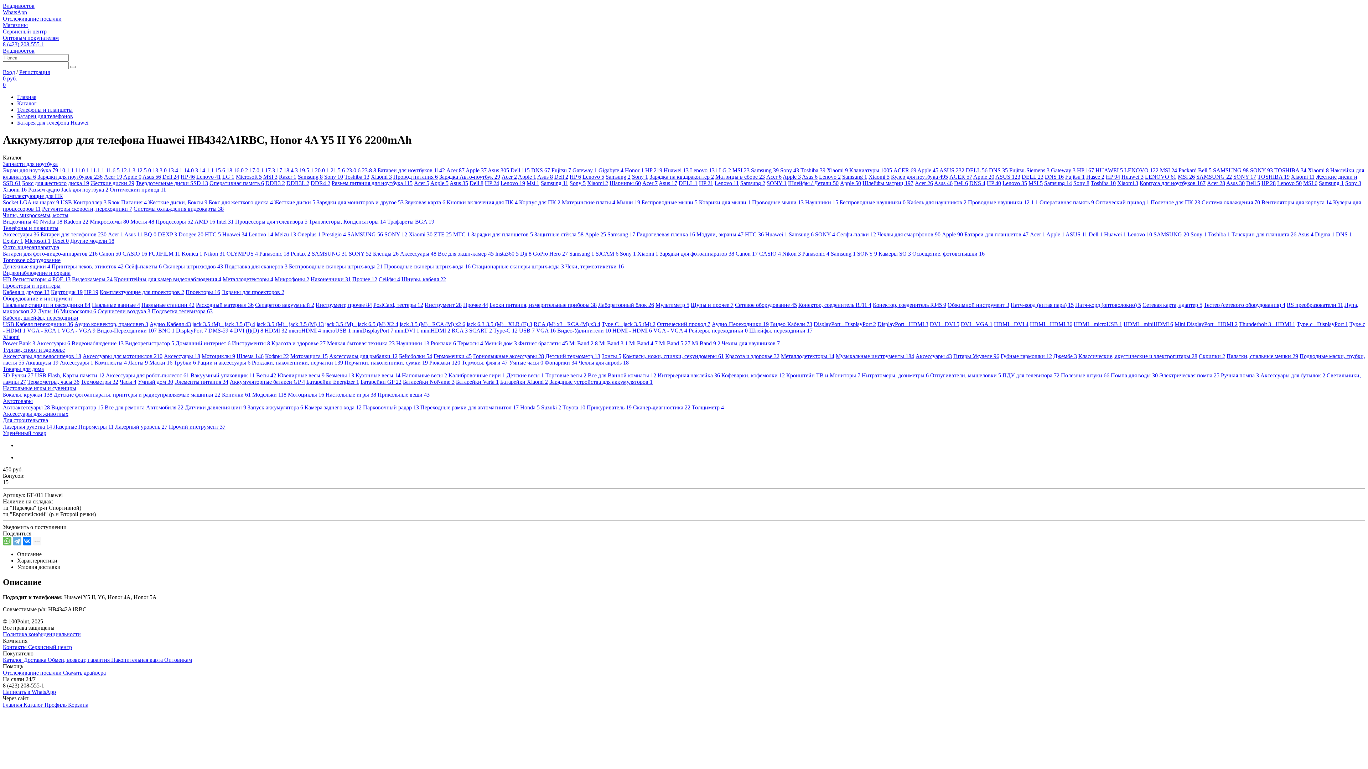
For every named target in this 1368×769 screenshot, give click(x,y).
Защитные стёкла (559, 234)
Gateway (584, 170)
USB (527, 331)
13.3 (159, 170)
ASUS (951, 170)
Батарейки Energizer (332, 382)
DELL (977, 170)
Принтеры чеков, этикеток (88, 266)
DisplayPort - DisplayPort (845, 324)
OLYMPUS (242, 254)
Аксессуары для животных (35, 414)
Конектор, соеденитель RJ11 (834, 305)
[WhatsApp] (7, 541)
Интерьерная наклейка (689, 375)
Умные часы (526, 363)
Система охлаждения (1231, 202)
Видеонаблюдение (98, 343)
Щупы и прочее (712, 305)
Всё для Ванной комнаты (622, 375)
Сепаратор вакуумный (284, 305)
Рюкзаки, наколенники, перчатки (297, 363)
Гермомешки (453, 356)
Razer (287, 177)
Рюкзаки (443, 343)
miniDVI (407, 331)
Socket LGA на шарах (31, 202)
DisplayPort (191, 331)
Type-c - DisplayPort (1322, 324)
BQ (150, 234)
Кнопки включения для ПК (482, 202)
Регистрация (34, 72)
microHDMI (305, 331)
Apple (476, 170)
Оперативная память (236, 183)
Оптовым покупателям (31, 38)
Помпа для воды (1134, 375)
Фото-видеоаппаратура (31, 247)
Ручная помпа (1240, 375)
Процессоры (174, 222)
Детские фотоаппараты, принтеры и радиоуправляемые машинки (137, 395)
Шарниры (625, 183)
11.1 (97, 170)
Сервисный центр (25, 31)
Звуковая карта (425, 202)
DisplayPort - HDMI (902, 324)
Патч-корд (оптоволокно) (1108, 305)
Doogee (190, 234)
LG (725, 170)
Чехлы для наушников (751, 343)
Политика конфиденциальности (42, 634)
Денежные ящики (26, 266)
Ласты (138, 363)
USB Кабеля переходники (38, 324)
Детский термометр (572, 356)
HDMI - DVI (1011, 324)
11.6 (113, 170)
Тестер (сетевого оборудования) (1244, 305)
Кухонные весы (378, 375)
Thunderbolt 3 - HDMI (1267, 324)
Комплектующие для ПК (33, 196)
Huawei (676, 170)
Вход (9, 72)
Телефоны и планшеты (45, 110)
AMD (205, 222)
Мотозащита (309, 356)
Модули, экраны (719, 234)
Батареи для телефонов (45, 116)
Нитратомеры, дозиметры (895, 375)
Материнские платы (588, 202)
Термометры (99, 382)
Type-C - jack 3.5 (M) (629, 324)
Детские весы (525, 375)
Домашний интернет (203, 343)
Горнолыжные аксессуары (508, 356)
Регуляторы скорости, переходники (87, 209)
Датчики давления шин (215, 407)
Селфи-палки (856, 234)
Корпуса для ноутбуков (1173, 183)
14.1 (207, 170)
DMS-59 (220, 331)
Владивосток (19, 6)
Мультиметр (672, 305)
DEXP (167, 234)
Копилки (236, 395)
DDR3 (275, 183)
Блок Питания (127, 202)
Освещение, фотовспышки (948, 254)
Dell (520, 170)
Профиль (56, 705)
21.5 (338, 170)
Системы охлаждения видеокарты (179, 209)
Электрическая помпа (1189, 375)
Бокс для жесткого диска (55, 183)
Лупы (48, 311)
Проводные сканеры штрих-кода (427, 266)
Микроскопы (78, 311)
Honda (530, 407)
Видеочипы (20, 222)
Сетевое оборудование (766, 305)
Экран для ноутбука (30, 170)
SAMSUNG (1231, 170)
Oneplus (309, 234)
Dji (526, 254)
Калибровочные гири (477, 375)
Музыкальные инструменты (875, 356)
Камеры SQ (895, 254)
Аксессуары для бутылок (1292, 375)
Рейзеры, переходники (718, 331)
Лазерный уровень (141, 427)
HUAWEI (1109, 170)
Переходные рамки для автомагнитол (469, 407)
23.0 (353, 170)
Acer (455, 170)
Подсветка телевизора (182, 311)
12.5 (144, 170)
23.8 (369, 170)
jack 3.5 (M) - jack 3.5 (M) (290, 324)
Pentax (300, 254)
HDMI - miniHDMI (1148, 324)
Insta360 (507, 254)
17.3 (273, 170)
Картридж (67, 292)
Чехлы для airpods (604, 363)
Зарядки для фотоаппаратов (697, 254)
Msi (533, 183)
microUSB (336, 331)
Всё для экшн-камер (466, 254)
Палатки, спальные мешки (1262, 356)
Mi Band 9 (706, 343)
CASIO (135, 254)
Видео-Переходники (127, 331)
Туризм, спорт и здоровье (34, 350)
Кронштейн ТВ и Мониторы (823, 375)
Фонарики (561, 363)
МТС (461, 234)
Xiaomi (837, 170)
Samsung (765, 170)
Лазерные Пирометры (83, 427)
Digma (1325, 234)
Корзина (78, 705)
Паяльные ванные (116, 305)
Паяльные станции (168, 305)
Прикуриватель (609, 407)
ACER (904, 170)
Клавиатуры (870, 170)
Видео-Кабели (791, 324)
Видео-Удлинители (584, 331)
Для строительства (25, 420)
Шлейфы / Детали (813, 183)
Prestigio (334, 234)
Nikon (214, 254)
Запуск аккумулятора (275, 407)
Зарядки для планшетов (502, 234)
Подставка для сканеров (255, 266)
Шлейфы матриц (887, 183)
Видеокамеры (92, 279)
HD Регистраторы (27, 279)
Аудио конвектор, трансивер (111, 324)
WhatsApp (15, 12)
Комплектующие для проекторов (142, 292)
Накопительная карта (137, 660)
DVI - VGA (977, 324)
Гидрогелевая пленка (666, 234)
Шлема (250, 356)
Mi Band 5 (674, 343)
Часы (128, 382)
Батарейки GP (381, 382)
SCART (480, 331)
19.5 (306, 170)
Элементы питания (201, 382)
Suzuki (551, 407)
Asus (498, 170)
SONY (1261, 170)
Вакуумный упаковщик (223, 375)
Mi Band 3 (613, 343)
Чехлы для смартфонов (908, 234)
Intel (225, 222)
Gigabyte (610, 170)
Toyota (574, 407)
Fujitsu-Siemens (1029, 170)
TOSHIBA (1290, 170)
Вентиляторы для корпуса (1296, 202)
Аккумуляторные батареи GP (267, 382)
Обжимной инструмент (978, 305)
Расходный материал (225, 305)
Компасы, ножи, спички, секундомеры (673, 356)
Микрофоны (292, 279)
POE (61, 279)
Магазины (15, 25)
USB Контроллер (84, 202)
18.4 (291, 170)
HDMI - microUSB (1098, 324)
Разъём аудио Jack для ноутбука (68, 190)
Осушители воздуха (124, 311)
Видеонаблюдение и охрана (37, 273)
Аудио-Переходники (740, 324)
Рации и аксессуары (223, 363)
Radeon (76, 222)
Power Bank (19, 343)
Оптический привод (138, 190)
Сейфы (389, 279)
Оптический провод (683, 324)
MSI (741, 170)
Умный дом (500, 343)
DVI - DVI (944, 324)
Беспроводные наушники (873, 202)
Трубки (185, 363)
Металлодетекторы (248, 279)
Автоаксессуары (26, 407)
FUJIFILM (164, 254)
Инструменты (251, 343)
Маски (160, 363)
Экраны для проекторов (253, 292)
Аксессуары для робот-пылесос (147, 375)
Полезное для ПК (1175, 202)
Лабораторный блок (626, 305)
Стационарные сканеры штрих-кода (518, 266)
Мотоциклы (218, 356)
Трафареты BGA (410, 222)
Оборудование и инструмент (38, 298)
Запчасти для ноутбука (30, 164)
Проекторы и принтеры (32, 286)
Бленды (386, 254)
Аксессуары (21, 234)
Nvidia (51, 222)
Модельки (269, 395)
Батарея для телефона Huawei (52, 123)
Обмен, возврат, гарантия (79, 660)
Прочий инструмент (197, 427)
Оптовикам (178, 660)
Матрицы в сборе (740, 177)
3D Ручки (18, 375)
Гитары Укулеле (976, 356)
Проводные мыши (778, 202)
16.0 (241, 170)
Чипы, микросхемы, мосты (35, 215)
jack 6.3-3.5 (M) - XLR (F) (499, 324)
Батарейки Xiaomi (524, 382)
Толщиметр (708, 407)
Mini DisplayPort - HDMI (1206, 324)
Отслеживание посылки (32, 19)
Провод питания (415, 177)
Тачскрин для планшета (1264, 234)
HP (653, 170)
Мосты (142, 222)
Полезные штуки (1085, 375)
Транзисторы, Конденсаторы (347, 222)
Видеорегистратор (149, 343)
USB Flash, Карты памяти (69, 375)
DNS (540, 170)
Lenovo (703, 170)
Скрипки (1212, 356)
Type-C (505, 331)
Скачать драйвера (84, 673)
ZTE (443, 234)
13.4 (175, 170)
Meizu (285, 234)
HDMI (276, 331)
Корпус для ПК (539, 202)
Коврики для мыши (725, 202)
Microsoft (249, 177)
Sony (789, 170)
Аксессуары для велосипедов (42, 356)
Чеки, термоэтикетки (594, 266)
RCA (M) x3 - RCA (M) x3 (567, 324)
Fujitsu (561, 170)
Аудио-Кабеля (170, 324)
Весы (266, 375)
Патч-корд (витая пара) (1042, 305)
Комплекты (111, 363)
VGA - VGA (78, 331)
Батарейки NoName (429, 382)
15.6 (223, 170)
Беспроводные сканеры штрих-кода (336, 266)
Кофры (277, 356)
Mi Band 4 (643, 343)
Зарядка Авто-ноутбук (469, 177)
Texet (60, 241)
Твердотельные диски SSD (172, 183)
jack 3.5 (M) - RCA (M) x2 (432, 324)
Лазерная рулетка (27, 427)
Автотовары (18, 401)
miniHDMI (435, 331)
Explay (13, 241)
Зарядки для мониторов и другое (360, 202)
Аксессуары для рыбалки (363, 356)
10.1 (66, 170)
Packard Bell (1195, 170)
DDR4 (320, 183)
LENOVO (1141, 170)
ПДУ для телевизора (1030, 375)
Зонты (611, 356)
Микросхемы (109, 222)
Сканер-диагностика (661, 407)
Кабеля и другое (26, 292)
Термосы (470, 343)
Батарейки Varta (477, 382)
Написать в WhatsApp (29, 692)
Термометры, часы (53, 382)
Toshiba (812, 170)
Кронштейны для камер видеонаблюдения (167, 279)
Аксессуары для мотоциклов (122, 356)
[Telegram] (17, 541)
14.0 (191, 170)
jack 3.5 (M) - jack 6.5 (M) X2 (361, 324)
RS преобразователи (1315, 305)
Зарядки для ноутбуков (70, 177)
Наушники (821, 202)
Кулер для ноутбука (919, 177)
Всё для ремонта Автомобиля (144, 407)
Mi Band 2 (583, 343)
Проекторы (203, 292)
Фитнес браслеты (543, 343)
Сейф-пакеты (143, 266)
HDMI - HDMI (1051, 324)
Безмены (340, 375)
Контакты (15, 647)
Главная (26, 97)
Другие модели (92, 241)
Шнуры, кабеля (423, 279)
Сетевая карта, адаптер (1172, 305)
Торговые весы (565, 375)
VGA (546, 331)
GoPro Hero (550, 254)
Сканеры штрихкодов (193, 266)
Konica (192, 254)
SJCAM (607, 254)
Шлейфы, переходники (781, 331)
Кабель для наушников (937, 202)
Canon (110, 254)
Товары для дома (23, 369)
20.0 (322, 170)
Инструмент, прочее (344, 305)
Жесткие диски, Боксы (177, 202)
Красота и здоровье (298, 343)
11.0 (82, 170)
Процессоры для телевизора (271, 222)
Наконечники (331, 279)
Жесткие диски (112, 183)
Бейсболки (415, 356)
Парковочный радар (391, 407)
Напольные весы (424, 375)
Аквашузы (42, 363)
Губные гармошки (1026, 356)
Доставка (36, 660)
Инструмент (443, 305)
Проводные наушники (999, 202)
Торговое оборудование (32, 260)
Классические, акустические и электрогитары (1137, 356)
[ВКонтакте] (27, 541)
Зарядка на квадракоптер (681, 177)
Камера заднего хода (333, 407)
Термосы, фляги (485, 363)
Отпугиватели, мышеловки (965, 375)
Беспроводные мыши (670, 202)
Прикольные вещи (404, 395)
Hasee (1095, 177)
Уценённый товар (24, 433)
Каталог (27, 103)
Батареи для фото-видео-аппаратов (50, 254)
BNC (166, 331)
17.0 (256, 170)
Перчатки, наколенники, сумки (386, 363)
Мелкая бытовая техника (361, 343)
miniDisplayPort (372, 331)
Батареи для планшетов (996, 234)
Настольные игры (351, 395)
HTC (213, 234)
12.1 (128, 170)
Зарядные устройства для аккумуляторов (601, 382)
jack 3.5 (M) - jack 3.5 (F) (223, 324)
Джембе (1065, 356)
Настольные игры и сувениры (39, 388)
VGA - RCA (43, 331)
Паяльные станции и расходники (46, 305)
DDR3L (297, 183)
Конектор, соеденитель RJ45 (909, 305)
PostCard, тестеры (398, 305)
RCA (460, 331)
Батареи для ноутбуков (411, 170)
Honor (634, 170)
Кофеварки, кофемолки (753, 375)
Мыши (628, 202)
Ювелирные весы (301, 375)
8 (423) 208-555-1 (23, 44)
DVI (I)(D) (248, 331)
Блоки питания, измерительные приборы (543, 305)
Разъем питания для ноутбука (372, 183)
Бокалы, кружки (27, 395)
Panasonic (274, 254)
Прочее (364, 279)
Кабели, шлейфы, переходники (40, 318)
